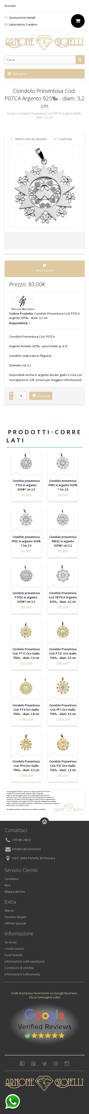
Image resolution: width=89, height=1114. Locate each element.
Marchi (9, 910)
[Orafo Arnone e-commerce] (45, 43)
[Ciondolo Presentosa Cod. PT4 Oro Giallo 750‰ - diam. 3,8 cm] (26, 686)
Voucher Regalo (15, 917)
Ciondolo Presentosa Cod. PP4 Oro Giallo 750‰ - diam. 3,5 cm (26, 765)
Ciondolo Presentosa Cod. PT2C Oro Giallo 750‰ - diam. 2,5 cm (62, 653)
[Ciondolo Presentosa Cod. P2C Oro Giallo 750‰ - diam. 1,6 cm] (63, 742)
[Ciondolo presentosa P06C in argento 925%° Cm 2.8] (63, 461)
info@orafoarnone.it (26, 849)
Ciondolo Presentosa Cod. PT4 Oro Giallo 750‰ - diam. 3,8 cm (26, 709)
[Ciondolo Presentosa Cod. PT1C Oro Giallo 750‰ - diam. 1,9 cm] (26, 630)
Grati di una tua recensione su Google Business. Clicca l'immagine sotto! (44, 995)
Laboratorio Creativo (23, 24)
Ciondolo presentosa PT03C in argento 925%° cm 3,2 (26, 597)
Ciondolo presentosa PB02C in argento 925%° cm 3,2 (62, 541)
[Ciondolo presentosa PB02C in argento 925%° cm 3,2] (63, 518)
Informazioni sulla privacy (22, 974)
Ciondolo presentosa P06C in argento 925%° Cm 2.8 (63, 485)
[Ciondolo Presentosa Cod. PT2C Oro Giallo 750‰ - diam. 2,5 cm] (63, 630)
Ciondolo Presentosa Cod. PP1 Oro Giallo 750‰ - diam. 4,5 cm (62, 709)
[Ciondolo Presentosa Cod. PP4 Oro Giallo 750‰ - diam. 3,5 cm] (26, 742)
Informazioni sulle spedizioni (24, 961)
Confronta (65, 139)
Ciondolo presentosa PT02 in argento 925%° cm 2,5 (26, 485)
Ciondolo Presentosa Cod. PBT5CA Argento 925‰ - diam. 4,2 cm (63, 597)
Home (11, 113)
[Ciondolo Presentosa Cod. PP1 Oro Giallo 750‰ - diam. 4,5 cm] (63, 686)
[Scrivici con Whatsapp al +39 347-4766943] (13, 1101)
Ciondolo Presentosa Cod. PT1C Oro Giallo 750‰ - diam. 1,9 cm (26, 653)
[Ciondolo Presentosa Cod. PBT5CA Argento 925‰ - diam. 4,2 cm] (63, 574)
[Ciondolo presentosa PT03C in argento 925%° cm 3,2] (26, 574)
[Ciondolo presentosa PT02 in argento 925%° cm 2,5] (26, 461)
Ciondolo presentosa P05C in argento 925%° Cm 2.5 (26, 541)
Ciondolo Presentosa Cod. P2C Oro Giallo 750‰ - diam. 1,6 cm (62, 765)
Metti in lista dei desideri (31, 139)
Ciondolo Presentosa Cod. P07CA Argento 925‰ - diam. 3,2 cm (50, 115)
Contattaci (11, 879)
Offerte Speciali (15, 923)
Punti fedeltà (13, 955)
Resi (7, 885)
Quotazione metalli (22, 18)
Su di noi (10, 942)
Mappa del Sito (15, 892)
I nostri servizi (14, 949)
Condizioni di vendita (19, 968)
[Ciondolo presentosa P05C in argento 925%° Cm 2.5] (26, 518)
